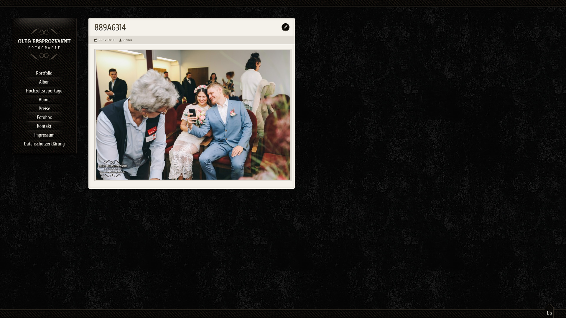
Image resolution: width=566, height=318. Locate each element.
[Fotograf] (44, 59)
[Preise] (44, 107)
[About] (44, 98)
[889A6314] (193, 115)
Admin (128, 40)
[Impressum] (44, 134)
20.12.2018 (107, 40)
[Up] (549, 310)
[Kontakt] (44, 125)
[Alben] (44, 81)
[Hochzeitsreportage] (44, 89)
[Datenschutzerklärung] (44, 142)
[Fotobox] (44, 116)
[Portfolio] (44, 72)
